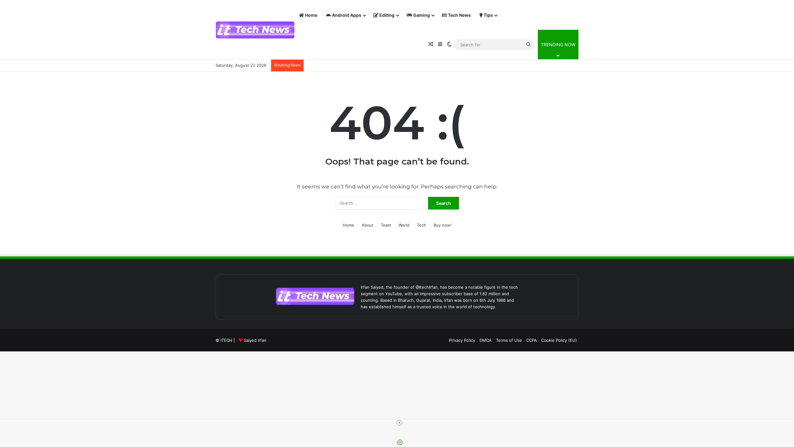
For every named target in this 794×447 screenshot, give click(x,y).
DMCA (486, 340)
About (367, 225)
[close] (399, 423)
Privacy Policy (462, 340)
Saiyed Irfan (255, 340)
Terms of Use (509, 340)
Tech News (459, 15)
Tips (488, 15)
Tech (421, 225)
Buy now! (443, 225)
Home (310, 15)
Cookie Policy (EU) (559, 340)
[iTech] (255, 29)
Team (386, 225)
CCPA (531, 340)
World (404, 225)
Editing (386, 15)
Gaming (421, 15)
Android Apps (346, 15)
